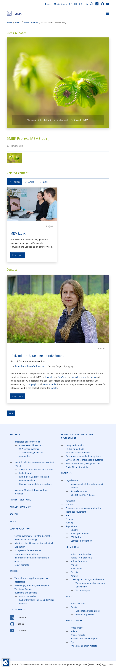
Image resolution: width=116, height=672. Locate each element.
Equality (74, 530)
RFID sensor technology (25, 539)
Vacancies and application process (31, 578)
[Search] (91, 4)
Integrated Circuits (75, 445)
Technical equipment (76, 511)
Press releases (78, 603)
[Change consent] (6, 662)
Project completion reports (84, 646)
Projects (75, 565)
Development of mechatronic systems (84, 460)
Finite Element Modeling (78, 467)
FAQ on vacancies (27, 596)
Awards (74, 575)
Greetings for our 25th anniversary (87, 579)
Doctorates (19, 582)
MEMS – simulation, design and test (83, 463)
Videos (74, 631)
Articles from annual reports (84, 638)
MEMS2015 (18, 233)
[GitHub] (102, 4)
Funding (69, 522)
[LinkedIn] (97, 4)
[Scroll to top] (109, 665)
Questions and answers (25, 592)
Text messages (83, 590)
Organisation (72, 480)
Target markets (21, 565)
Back (11, 413)
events (54, 388)
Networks (70, 501)
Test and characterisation (78, 452)
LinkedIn (49, 377)
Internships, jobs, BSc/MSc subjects (31, 585)
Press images (77, 627)
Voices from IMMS (79, 561)
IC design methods (75, 449)
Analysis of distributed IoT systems (36, 469)
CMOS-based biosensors (31, 445)
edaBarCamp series (85, 614)
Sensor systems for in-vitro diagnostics (33, 536)
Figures (69, 519)
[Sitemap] (86, 4)
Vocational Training (23, 589)
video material (49, 384)
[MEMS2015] (32, 204)
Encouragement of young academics (83, 508)
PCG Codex (76, 537)
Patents (74, 572)
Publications (76, 568)
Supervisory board (79, 491)
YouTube (62, 377)
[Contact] (80, 4)
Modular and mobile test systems (35, 484)
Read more (17, 255)
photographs (32, 384)
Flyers (73, 642)
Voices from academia (81, 557)
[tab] (14, 181)
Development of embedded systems (83, 456)
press (93, 377)
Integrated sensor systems (27, 441)
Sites (68, 515)
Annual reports (78, 635)
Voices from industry (81, 554)
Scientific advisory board (83, 495)
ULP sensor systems (29, 449)
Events (74, 607)
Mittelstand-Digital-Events (88, 610)
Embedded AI (25, 473)
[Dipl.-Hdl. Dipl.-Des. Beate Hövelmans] (58, 308)
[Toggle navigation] (107, 13)
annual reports (79, 377)
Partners (70, 504)
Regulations (71, 526)
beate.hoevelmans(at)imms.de (30, 366)
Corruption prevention (81, 540)
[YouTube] (107, 4)
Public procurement (80, 533)
